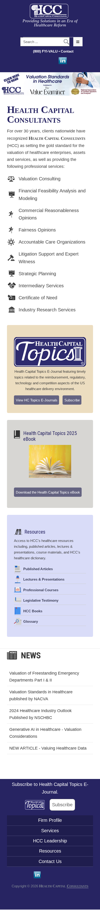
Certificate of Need (38, 297)
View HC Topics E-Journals (36, 400)
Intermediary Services (41, 285)
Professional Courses (40, 590)
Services (50, 830)
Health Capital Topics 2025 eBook (50, 436)
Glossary (30, 621)
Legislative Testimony (40, 600)
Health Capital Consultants (40, 114)
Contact (67, 51)
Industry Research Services (47, 309)
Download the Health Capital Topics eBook (48, 492)
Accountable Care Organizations (52, 241)
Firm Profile (50, 820)
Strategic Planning (37, 273)
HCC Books (32, 611)
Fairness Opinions (37, 229)
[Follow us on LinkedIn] (62, 60)
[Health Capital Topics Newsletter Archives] (50, 352)
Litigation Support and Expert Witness (49, 257)
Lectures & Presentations (43, 579)
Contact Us (50, 861)
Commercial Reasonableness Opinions (49, 214)
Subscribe (72, 400)
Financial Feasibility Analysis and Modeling (52, 194)
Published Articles (38, 569)
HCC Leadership (50, 840)
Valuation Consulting (39, 178)
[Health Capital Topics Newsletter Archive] (37, 804)
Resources (34, 532)
